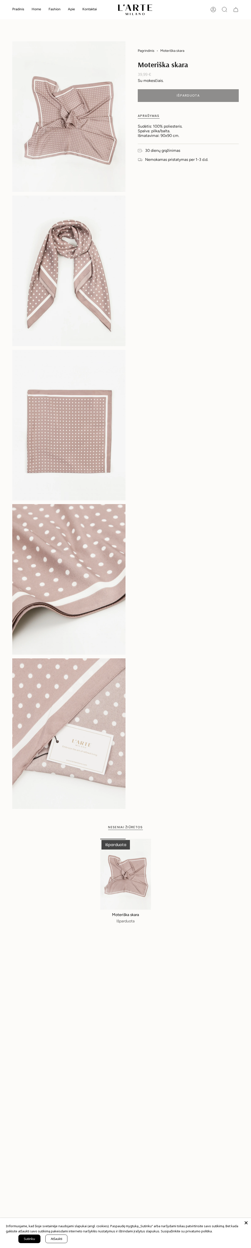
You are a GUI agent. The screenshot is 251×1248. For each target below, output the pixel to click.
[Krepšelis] (235, 9)
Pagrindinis (146, 51)
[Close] (246, 1222)
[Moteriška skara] (125, 874)
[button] (36, 10)
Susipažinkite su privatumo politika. (187, 1231)
